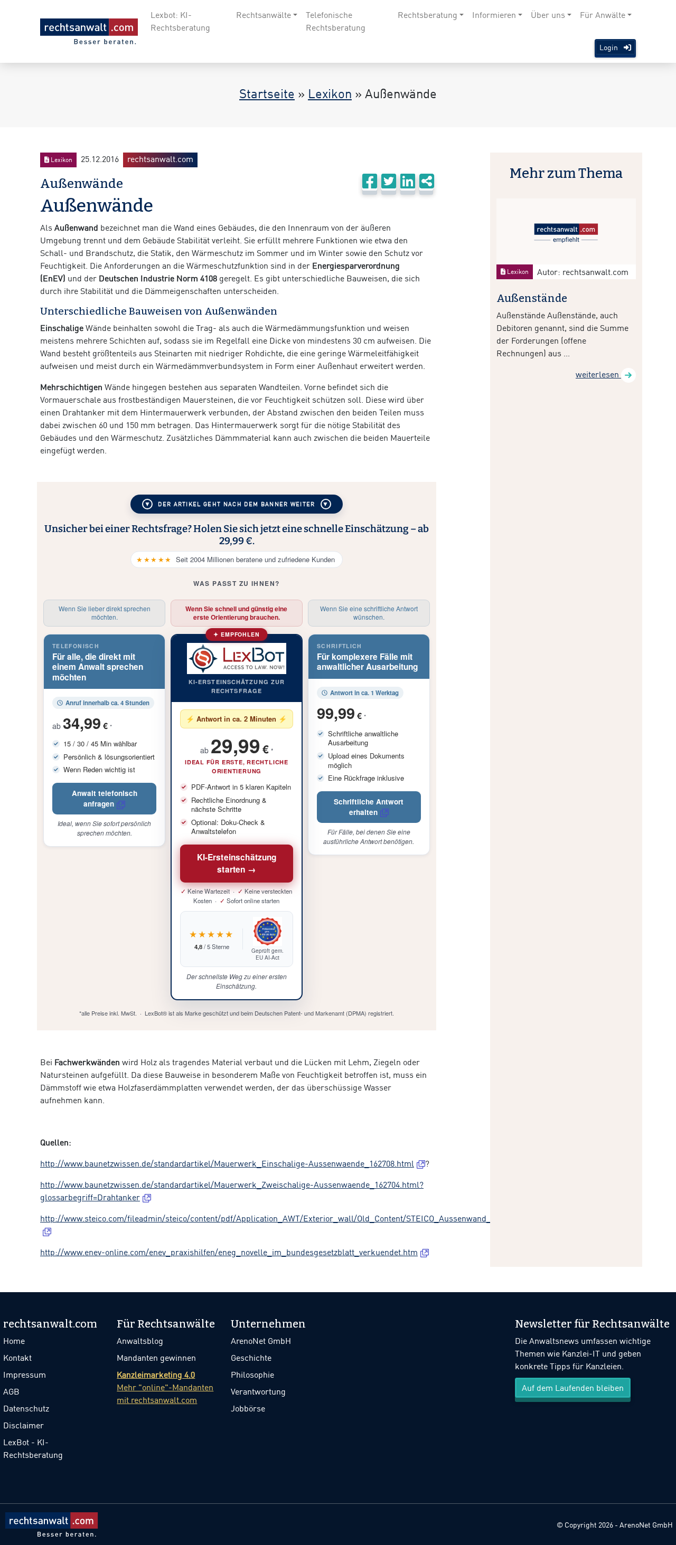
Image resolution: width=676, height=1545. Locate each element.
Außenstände (531, 298)
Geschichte (251, 1357)
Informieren (494, 15)
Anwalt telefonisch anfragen (104, 798)
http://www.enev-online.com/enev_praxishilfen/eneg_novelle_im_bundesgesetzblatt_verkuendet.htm (229, 1252)
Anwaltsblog (140, 1340)
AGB (11, 1391)
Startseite (267, 93)
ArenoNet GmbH (261, 1340)
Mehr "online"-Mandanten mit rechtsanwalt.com (165, 1387)
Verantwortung (258, 1391)
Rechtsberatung (427, 15)
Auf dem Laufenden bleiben (573, 1387)
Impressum (24, 1374)
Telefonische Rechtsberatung (335, 21)
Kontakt (17, 1357)
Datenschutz (26, 1408)
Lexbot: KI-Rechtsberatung (180, 21)
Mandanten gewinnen (156, 1357)
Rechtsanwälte (263, 15)
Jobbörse (248, 1408)
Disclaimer (23, 1425)
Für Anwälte (602, 15)
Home (14, 1340)
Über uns (548, 15)
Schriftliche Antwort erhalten (368, 807)
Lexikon (330, 93)
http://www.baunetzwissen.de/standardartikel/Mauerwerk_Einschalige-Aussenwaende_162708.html (227, 1163)
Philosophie (252, 1374)
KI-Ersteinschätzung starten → (237, 863)
